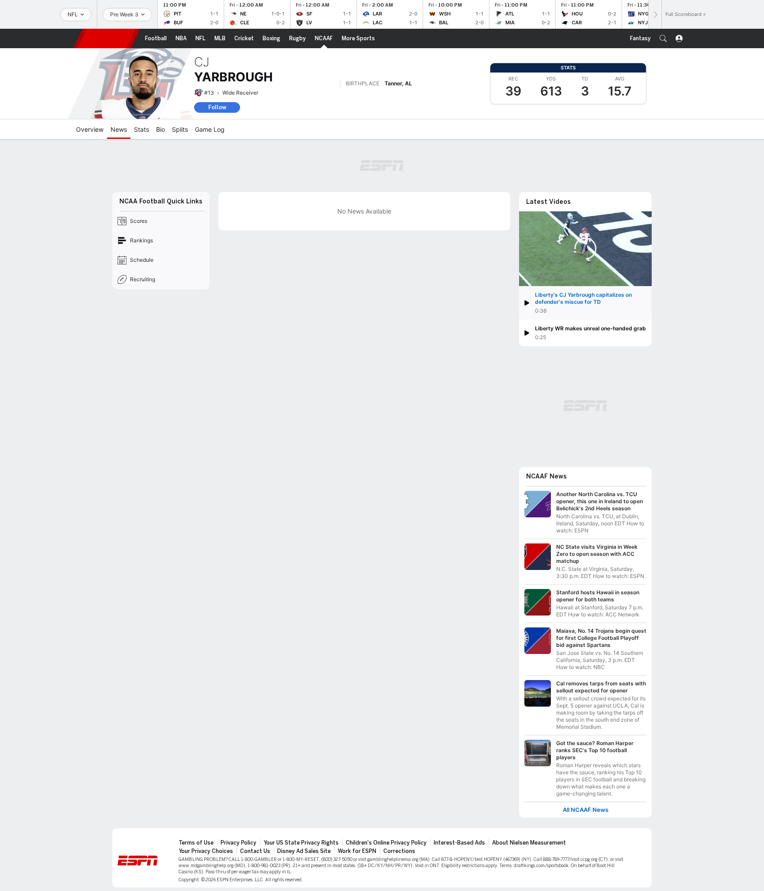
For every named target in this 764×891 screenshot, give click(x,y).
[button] (663, 38)
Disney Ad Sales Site (304, 851)
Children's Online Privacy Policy (386, 843)
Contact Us (255, 851)
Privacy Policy (238, 843)
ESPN (106, 38)
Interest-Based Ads (459, 843)
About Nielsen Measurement (529, 843)
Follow (217, 107)
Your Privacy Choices (206, 851)
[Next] (654, 14)
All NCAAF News (585, 810)
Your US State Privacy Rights (301, 843)
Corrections (399, 851)
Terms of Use (196, 843)
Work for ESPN (357, 851)
